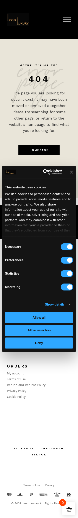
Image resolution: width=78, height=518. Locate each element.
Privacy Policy (16, 391)
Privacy (50, 485)
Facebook (24, 448)
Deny (39, 343)
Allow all (39, 317)
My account (15, 373)
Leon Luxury (30, 503)
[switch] (67, 260)
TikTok (39, 454)
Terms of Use (16, 379)
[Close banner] (71, 171)
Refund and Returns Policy (26, 385)
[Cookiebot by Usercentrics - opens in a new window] (45, 172)
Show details (55, 304)
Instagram (52, 448)
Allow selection (39, 330)
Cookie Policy (16, 397)
